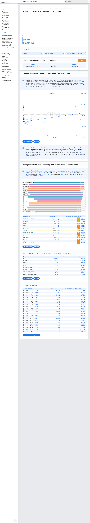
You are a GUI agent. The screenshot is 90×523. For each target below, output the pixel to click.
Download (83, 90)
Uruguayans (26, 237)
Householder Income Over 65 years (40, 8)
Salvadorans (26, 235)
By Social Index (5, 17)
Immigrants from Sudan (28, 232)
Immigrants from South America (30, 234)
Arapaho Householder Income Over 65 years (63, 8)
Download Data (29, 141)
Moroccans (25, 219)
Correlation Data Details (28, 43)
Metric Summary (27, 38)
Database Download (6, 5)
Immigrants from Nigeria (28, 242)
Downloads (34, 1)
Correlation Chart (27, 39)
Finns (24, 227)
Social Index (29, 8)
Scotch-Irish (26, 228)
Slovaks (25, 239)
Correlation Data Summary (29, 42)
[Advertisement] (38, 24)
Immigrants (25, 221)
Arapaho (50, 8)
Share (37, 141)
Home (23, 8)
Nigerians (25, 241)
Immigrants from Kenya (28, 218)
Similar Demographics (28, 40)
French (24, 223)
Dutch (24, 225)
